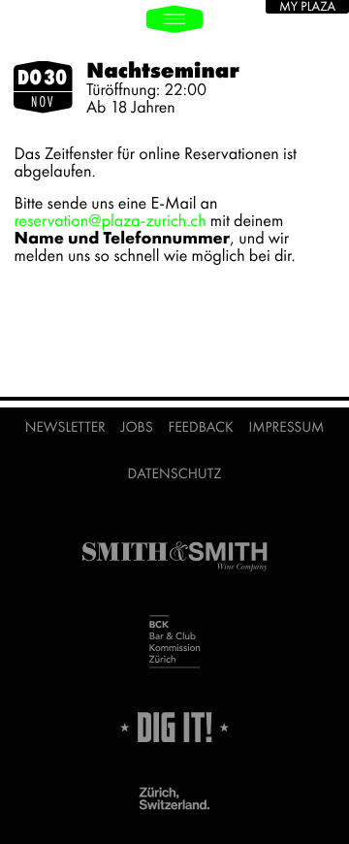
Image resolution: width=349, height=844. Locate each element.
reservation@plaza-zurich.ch (110, 221)
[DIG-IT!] (174, 728)
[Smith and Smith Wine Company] (174, 557)
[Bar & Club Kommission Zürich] (174, 643)
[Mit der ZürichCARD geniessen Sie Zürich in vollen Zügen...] (174, 799)
